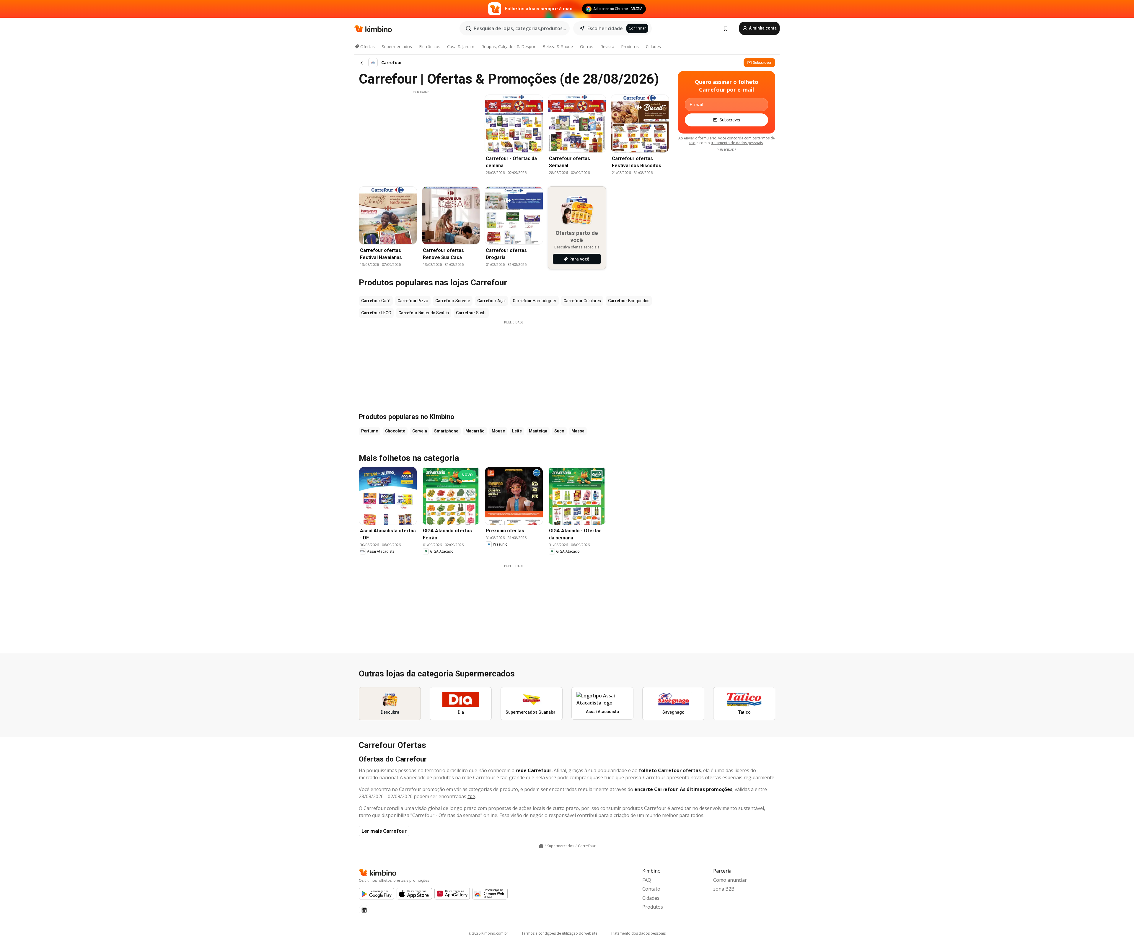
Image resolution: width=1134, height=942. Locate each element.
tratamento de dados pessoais (737, 142)
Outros (586, 46)
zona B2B (723, 889)
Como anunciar (730, 880)
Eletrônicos (429, 46)
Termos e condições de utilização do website (559, 933)
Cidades (653, 46)
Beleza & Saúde (557, 46)
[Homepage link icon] (541, 846)
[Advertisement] (419, 135)
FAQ (646, 880)
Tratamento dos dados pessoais (638, 933)
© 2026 (488, 933)
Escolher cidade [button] (605, 28)
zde (471, 796)
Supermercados (397, 46)
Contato (651, 889)
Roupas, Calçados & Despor (508, 46)
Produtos (630, 46)
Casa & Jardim (460, 46)
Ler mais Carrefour (384, 831)
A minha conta (762, 28)
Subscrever (762, 62)
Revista (607, 46)
